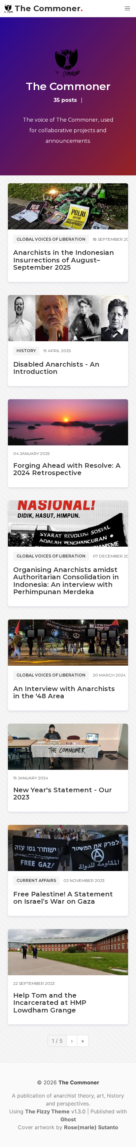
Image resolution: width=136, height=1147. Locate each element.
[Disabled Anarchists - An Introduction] (68, 318)
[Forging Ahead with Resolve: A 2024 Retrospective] (68, 422)
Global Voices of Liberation (51, 239)
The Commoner (49, 8)
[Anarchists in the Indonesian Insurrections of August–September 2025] (68, 206)
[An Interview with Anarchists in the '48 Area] (68, 642)
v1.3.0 (56, 1111)
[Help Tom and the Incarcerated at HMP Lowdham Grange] (68, 952)
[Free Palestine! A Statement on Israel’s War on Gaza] (68, 848)
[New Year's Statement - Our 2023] (68, 747)
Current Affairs (36, 880)
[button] (127, 8)
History (26, 350)
